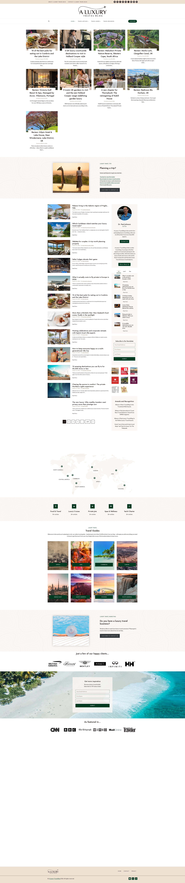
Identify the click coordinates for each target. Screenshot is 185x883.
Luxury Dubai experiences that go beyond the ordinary (127, 227)
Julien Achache (85, 309)
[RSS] (137, 2)
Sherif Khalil (85, 326)
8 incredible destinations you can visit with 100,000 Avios (127, 246)
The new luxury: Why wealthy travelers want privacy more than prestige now (89, 324)
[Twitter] (120, 2)
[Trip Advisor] (128, 2)
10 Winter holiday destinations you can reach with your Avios (128, 218)
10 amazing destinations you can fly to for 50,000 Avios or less (88, 288)
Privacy (134, 871)
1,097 (87, 342)
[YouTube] (134, 2)
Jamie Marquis (85, 273)
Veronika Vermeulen (86, 237)
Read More (74, 138)
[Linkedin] (123, 2)
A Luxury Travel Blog (54, 878)
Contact (126, 871)
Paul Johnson (85, 219)
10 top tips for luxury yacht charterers (110, 101)
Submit (124, 279)
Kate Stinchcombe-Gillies (88, 166)
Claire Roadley (85, 181)
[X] (133, 878)
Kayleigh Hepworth (86, 291)
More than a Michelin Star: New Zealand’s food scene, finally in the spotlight (90, 234)
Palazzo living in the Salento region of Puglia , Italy (90, 127)
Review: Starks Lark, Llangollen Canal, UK (109, 52)
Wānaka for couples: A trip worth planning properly (88, 163)
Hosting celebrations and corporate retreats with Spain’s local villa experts (89, 252)
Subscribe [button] (132, 21)
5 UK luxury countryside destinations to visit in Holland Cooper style (42, 53)
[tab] (119, 192)
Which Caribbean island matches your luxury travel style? (89, 145)
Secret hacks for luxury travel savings (110, 99)
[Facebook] (117, 2)
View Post (125, 202)
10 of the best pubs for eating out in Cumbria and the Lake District (89, 217)
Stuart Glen (85, 255)
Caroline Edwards (86, 130)
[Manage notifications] (181, 879)
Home (119, 871)
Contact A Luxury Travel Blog (77, 2)
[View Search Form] (49, 21)
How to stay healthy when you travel (110, 103)
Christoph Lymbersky (87, 201)
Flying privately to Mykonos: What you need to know (127, 236)
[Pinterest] (126, 2)
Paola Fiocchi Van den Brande (88, 148)
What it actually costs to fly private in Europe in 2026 (90, 199)
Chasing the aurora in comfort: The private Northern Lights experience (88, 306)
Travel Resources (108, 21)
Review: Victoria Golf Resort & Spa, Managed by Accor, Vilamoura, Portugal (143, 53)
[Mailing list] (115, 2)
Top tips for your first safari (107, 97)
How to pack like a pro (106, 105)
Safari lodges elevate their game (84, 180)
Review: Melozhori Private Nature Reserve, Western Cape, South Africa (75, 53)
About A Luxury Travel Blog (57, 2)
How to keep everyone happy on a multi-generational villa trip (88, 270)
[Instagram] (131, 2)
